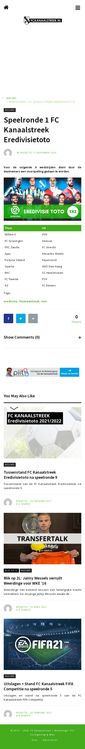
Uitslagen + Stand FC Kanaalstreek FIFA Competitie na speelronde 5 (38, 686)
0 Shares (24, 504)
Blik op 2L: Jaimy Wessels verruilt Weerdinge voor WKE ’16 (33, 580)
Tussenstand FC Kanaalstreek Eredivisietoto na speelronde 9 (30, 475)
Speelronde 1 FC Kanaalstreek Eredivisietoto (42, 102)
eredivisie (10, 301)
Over (35, 739)
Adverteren (50, 739)
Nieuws (11, 98)
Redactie (26, 152)
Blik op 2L (11, 570)
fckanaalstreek (29, 301)
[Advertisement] (42, 64)
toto (44, 301)
